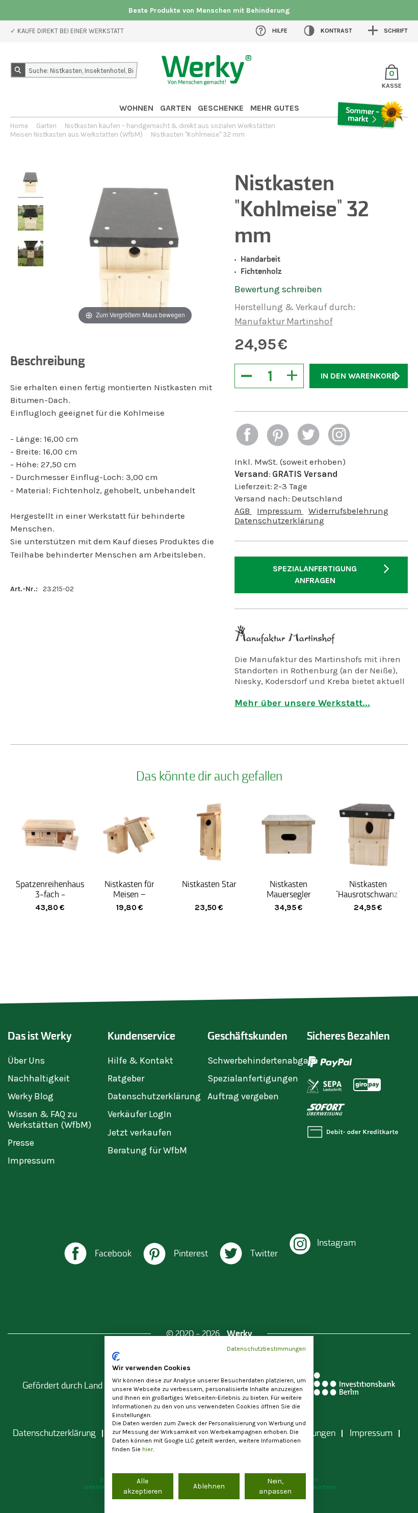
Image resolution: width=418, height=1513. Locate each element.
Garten (175, 108)
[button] (247, 436)
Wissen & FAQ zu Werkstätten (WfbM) (49, 1119)
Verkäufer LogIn (140, 1114)
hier (147, 1449)
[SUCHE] (20, 72)
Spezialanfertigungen (252, 1078)
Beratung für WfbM (147, 1150)
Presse (21, 1142)
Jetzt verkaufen (140, 1132)
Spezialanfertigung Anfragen (315, 574)
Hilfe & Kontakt (140, 1060)
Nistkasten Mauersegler (289, 889)
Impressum (280, 511)
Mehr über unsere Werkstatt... (302, 703)
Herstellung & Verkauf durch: (294, 307)
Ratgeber (126, 1078)
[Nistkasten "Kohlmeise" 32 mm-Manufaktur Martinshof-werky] (30, 183)
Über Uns (26, 1060)
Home (19, 126)
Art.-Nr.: (24, 589)
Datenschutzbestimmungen (266, 1348)
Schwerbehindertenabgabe (262, 1060)
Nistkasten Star (209, 884)
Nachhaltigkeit (39, 1078)
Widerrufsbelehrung (348, 511)
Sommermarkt (369, 143)
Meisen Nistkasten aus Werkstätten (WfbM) (76, 134)
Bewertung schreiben (278, 289)
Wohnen (136, 108)
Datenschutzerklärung (279, 520)
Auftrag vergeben (243, 1096)
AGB (243, 511)
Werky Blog (31, 1096)
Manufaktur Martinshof (283, 321)
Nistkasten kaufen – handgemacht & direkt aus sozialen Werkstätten (170, 126)
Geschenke (221, 108)
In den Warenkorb (359, 376)
